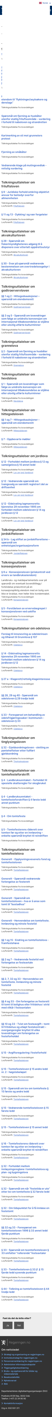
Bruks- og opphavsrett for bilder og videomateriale (20, 1372)
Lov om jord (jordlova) (23, 472)
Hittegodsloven (20, 430)
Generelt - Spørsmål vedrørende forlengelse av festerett (20, 880)
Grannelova (18, 365)
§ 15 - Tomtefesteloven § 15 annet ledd (24, 1127)
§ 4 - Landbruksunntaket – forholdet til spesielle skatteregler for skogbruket (24, 782)
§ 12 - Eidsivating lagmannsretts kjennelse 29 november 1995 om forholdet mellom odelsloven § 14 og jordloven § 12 (23, 508)
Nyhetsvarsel (10, 1380)
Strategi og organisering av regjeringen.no (24, 1354)
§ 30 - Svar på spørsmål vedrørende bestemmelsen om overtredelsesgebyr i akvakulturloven (25, 266)
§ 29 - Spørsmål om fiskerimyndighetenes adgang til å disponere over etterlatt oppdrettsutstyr (25, 244)
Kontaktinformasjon (13, 1403)
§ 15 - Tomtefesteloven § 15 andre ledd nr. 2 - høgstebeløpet (24, 1070)
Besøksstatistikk (12, 1377)
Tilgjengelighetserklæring (16, 1368)
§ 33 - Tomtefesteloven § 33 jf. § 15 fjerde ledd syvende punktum (22, 1271)
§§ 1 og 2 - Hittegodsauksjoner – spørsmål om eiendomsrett (20, 298)
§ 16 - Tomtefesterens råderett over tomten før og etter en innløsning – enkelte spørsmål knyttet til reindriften (24, 1146)
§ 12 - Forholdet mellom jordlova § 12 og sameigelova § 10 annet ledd (25, 463)
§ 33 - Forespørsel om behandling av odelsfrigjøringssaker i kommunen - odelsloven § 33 (23, 717)
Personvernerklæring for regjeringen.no (23, 1361)
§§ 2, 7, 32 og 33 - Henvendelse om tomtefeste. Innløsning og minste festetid (22, 982)
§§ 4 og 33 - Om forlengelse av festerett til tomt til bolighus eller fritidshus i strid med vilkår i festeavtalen (25, 1004)
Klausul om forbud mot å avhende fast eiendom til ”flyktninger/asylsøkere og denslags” (24, 99)
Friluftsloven (18, 206)
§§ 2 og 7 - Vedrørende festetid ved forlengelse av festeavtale (22, 961)
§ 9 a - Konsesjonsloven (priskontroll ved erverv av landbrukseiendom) (25, 574)
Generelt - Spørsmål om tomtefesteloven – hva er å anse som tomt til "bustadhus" (23, 901)
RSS (6, 1384)
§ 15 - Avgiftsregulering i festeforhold (23, 1052)
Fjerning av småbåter (14, 151)
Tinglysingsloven (21, 761)
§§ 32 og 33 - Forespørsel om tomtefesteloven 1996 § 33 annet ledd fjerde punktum (24, 1230)
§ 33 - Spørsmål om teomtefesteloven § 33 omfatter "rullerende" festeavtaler (25, 1251)
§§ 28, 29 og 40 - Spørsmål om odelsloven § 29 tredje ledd (19, 697)
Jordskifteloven (20, 553)
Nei (19, 1325)
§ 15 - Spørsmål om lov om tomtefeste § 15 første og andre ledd (25, 1090)
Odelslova (17, 645)
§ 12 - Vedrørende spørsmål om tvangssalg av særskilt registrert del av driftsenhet (24, 484)
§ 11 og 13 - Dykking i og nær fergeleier (24, 214)
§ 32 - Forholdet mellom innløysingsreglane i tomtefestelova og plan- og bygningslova (24, 1169)
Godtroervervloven (21, 307)
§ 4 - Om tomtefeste (13, 816)
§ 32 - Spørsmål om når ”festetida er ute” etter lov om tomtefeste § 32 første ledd (25, 1190)
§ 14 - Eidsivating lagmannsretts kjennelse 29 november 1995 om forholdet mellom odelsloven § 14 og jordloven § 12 (23, 658)
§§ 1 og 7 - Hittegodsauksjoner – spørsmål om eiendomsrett (20, 421)
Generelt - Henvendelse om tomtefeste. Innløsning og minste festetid (25, 922)
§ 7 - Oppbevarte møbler (16, 439)
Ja (7, 1325)
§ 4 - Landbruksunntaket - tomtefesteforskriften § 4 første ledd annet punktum (23, 799)
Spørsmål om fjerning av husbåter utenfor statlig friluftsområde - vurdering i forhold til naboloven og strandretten (25, 119)
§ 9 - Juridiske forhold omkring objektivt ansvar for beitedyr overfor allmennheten (25, 195)
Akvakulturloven (20, 255)
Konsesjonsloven (20, 600)
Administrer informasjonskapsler (19, 1364)
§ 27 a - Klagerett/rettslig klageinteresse (25, 679)
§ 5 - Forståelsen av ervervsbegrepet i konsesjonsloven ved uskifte (24, 610)
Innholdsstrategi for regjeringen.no (20, 1358)
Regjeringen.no (19, 1342)
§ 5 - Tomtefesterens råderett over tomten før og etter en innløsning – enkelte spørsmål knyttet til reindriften (24, 832)
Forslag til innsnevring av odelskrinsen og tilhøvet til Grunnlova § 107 (24, 635)
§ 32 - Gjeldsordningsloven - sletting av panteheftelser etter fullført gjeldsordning (25, 750)
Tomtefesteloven (21, 870)
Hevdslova (18, 401)
